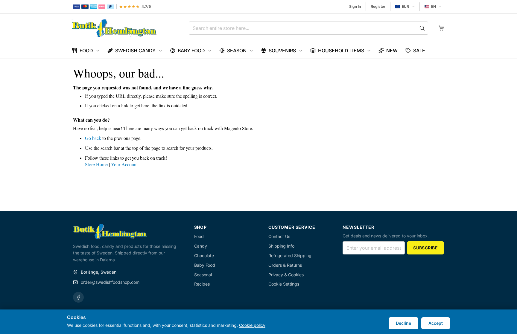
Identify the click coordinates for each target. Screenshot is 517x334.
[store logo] (114, 28)
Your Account (124, 164)
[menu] (258, 51)
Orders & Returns (285, 265)
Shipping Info (281, 245)
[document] (258, 321)
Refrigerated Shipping (289, 255)
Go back (93, 138)
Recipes (202, 283)
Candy (200, 245)
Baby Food (204, 265)
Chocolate (204, 255)
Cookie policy (252, 325)
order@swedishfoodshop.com (110, 282)
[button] (405, 6)
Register (378, 6)
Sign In (355, 6)
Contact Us (279, 236)
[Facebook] (78, 297)
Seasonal (203, 274)
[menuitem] (85, 51)
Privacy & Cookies (286, 274)
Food (199, 236)
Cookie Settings (283, 283)
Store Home (96, 164)
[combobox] (308, 28)
